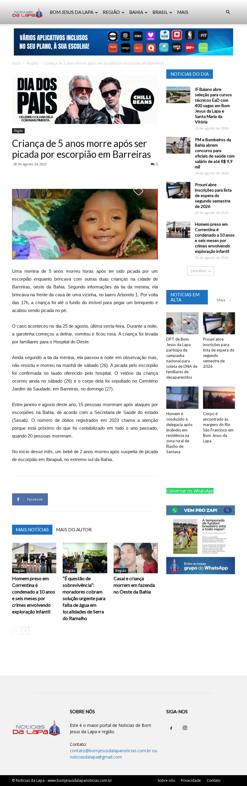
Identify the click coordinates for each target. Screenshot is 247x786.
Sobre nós (166, 780)
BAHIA (136, 12)
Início (16, 63)
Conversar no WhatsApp (190, 491)
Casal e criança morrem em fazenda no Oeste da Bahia (134, 584)
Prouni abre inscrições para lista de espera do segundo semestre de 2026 (213, 195)
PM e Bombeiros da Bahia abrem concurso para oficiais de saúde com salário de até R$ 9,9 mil (215, 153)
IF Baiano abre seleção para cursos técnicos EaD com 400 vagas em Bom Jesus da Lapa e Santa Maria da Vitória (213, 105)
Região (33, 63)
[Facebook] (171, 728)
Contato (213, 780)
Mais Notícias (32, 529)
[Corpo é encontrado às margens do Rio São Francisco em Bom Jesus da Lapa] (219, 398)
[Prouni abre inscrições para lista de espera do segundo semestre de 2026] (178, 190)
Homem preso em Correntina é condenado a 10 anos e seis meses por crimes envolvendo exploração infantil (215, 237)
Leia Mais (198, 270)
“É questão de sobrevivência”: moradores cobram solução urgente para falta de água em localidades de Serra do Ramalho (84, 598)
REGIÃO (111, 12)
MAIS (182, 12)
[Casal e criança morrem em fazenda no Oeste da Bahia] (136, 558)
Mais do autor (74, 529)
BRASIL (160, 12)
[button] (227, 12)
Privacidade (191, 780)
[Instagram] (185, 728)
